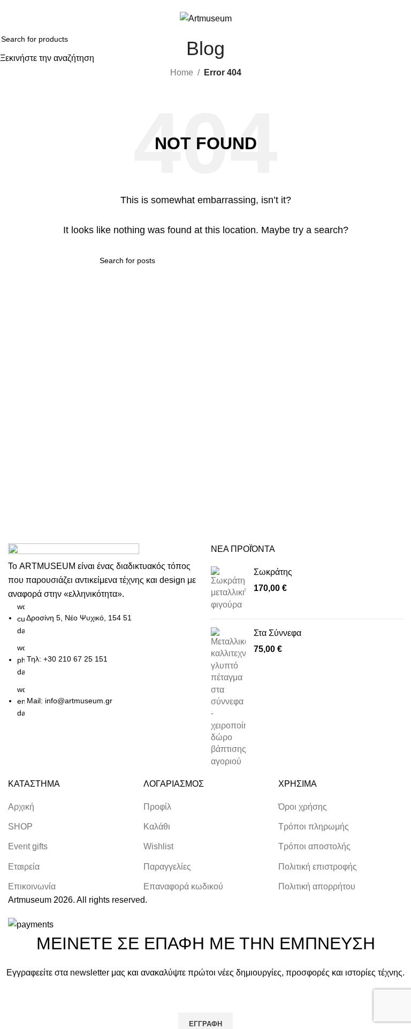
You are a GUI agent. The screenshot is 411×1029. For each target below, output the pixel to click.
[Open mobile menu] (12, 18)
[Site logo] (206, 17)
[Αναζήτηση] (377, 18)
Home (181, 72)
